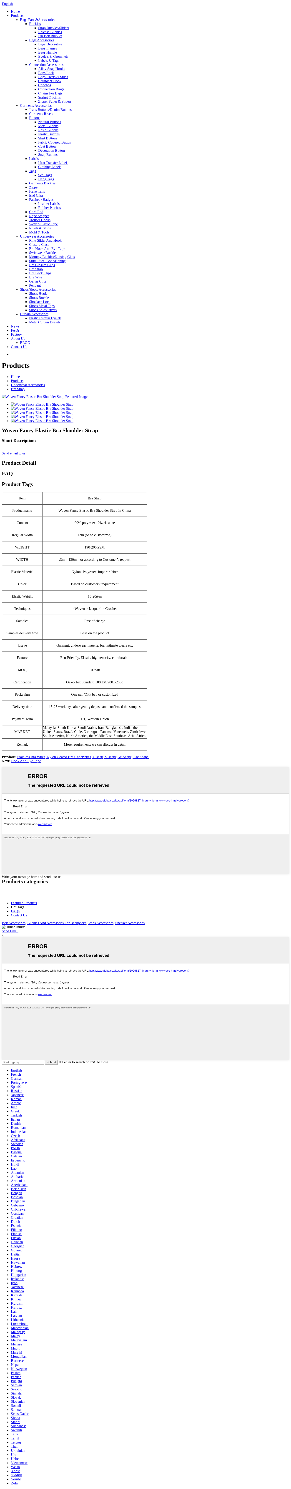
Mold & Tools (39, 232)
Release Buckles (50, 32)
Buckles (35, 24)
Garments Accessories (36, 105)
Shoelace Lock (39, 302)
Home (15, 11)
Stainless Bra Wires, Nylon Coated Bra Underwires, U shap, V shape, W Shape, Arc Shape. (83, 757)
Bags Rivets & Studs (53, 77)
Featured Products (24, 903)
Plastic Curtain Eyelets (45, 318)
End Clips (36, 195)
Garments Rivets (41, 114)
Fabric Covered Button (54, 142)
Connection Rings (51, 89)
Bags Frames (47, 48)
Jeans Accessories (100, 923)
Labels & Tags (48, 60)
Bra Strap (36, 269)
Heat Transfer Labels (53, 163)
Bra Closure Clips (42, 265)
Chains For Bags (50, 93)
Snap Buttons (48, 154)
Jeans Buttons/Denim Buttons (50, 110)
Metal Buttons (48, 126)
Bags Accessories (41, 40)
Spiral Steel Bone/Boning (47, 261)
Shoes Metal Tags (42, 306)
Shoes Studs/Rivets (43, 310)
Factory (16, 334)
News (15, 326)
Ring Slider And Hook (45, 240)
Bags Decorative (50, 44)
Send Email (10, 931)
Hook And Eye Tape (26, 761)
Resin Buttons (48, 130)
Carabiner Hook (49, 81)
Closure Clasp (39, 244)
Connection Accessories (46, 65)
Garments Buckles (42, 183)
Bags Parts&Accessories (37, 20)
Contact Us (19, 347)
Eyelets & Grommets (53, 56)
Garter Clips (38, 281)
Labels (34, 159)
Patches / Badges (41, 199)
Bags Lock (46, 73)
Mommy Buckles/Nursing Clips (52, 257)
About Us (18, 338)
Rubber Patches (49, 208)
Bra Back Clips (40, 273)
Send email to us (13, 453)
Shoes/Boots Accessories (38, 289)
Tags (32, 171)
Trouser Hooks (39, 220)
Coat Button (47, 146)
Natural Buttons (49, 122)
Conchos (44, 85)
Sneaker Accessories (130, 923)
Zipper (34, 187)
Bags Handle (47, 52)
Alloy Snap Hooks (51, 69)
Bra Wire (35, 277)
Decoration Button (51, 150)
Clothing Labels (49, 167)
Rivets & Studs (40, 228)
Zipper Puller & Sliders (54, 101)
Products (17, 15)
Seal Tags (45, 175)
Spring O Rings (49, 97)
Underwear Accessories (37, 236)
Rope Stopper (39, 216)
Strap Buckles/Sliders (53, 28)
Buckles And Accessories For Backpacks (56, 923)
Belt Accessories (13, 923)
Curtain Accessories (34, 314)
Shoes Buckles (39, 298)
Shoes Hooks (38, 293)
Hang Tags (46, 179)
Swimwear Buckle (42, 253)
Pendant (35, 285)
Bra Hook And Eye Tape (47, 249)
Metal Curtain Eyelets (44, 322)
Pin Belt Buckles (50, 36)
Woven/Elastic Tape (43, 224)
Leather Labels (49, 204)
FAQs (15, 330)
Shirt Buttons (47, 138)
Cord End (36, 212)
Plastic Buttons (49, 134)
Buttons (34, 118)
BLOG (25, 343)
